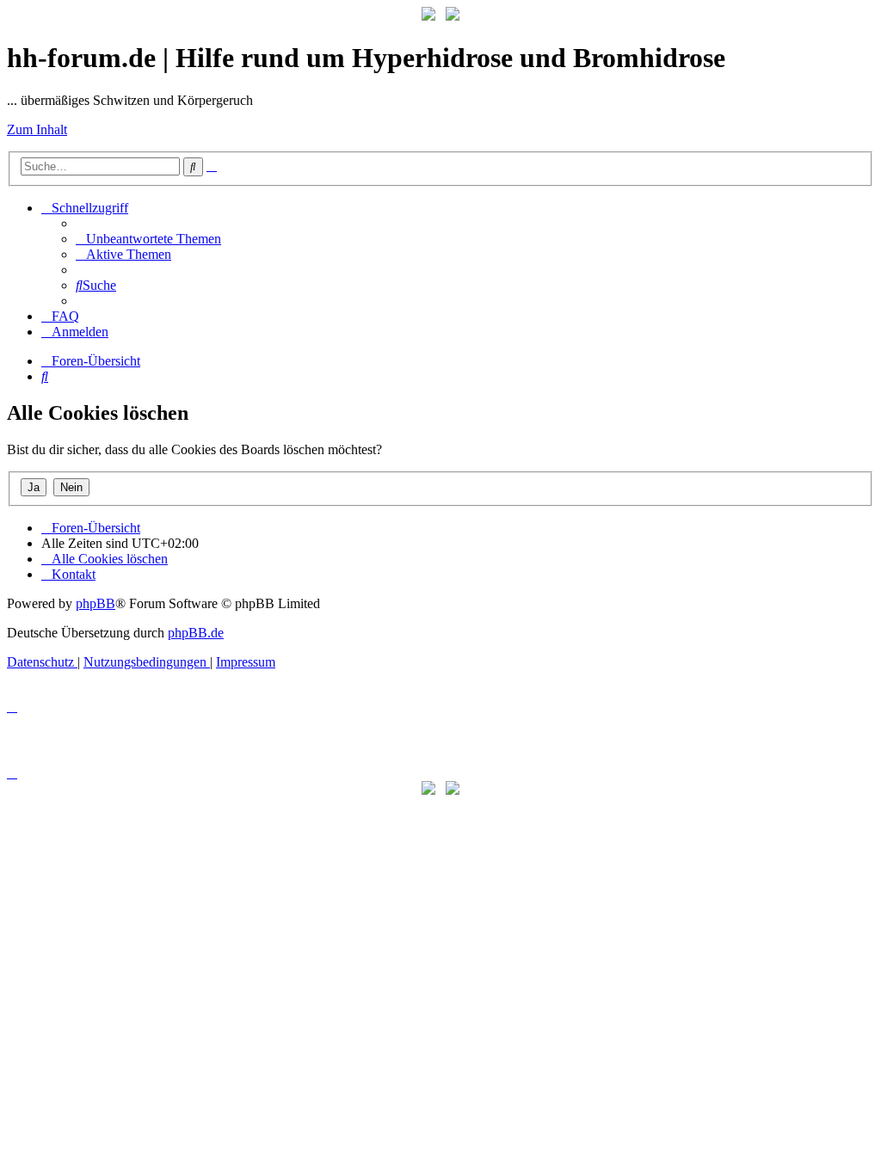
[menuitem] (148, 238)
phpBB (95, 603)
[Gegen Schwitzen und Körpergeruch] (452, 16)
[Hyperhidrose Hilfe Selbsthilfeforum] (428, 16)
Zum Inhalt (37, 129)
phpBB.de (196, 632)
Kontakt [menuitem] (73, 574)
